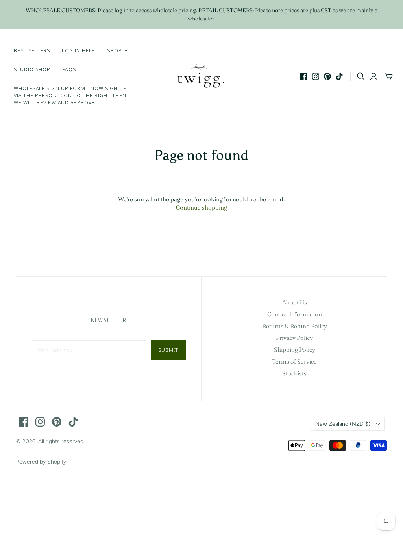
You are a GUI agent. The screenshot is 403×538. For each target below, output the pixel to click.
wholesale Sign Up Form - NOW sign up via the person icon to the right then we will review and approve (70, 95)
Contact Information (294, 314)
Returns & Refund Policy (294, 326)
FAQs (69, 69)
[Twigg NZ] (201, 76)
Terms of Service (294, 361)
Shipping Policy (294, 349)
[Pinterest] (327, 76)
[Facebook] (303, 76)
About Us (294, 302)
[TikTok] (339, 76)
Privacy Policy (294, 337)
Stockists (294, 373)
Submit (168, 349)
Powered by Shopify (41, 461)
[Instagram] (315, 76)
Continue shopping (201, 207)
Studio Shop (32, 69)
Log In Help (78, 50)
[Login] (374, 76)
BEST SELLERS (32, 50)
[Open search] (361, 76)
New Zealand (342, 424)
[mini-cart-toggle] (389, 76)
